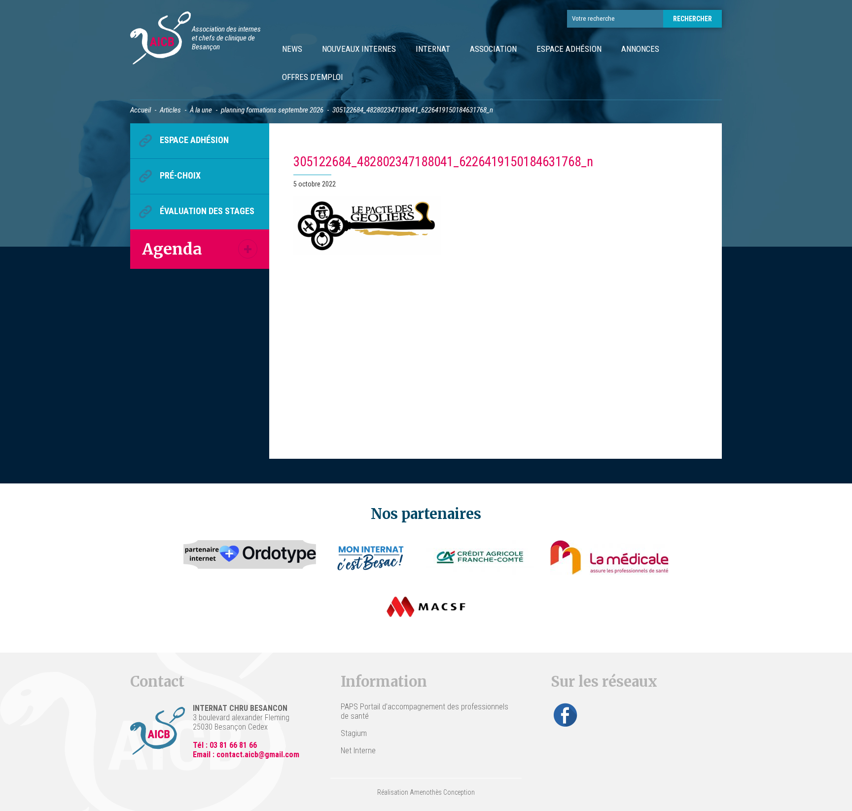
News (292, 49)
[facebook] (565, 715)
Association (493, 49)
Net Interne (358, 750)
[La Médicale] (609, 557)
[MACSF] (426, 607)
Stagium (354, 733)
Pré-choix (180, 175)
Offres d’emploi (312, 77)
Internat (433, 49)
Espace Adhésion (569, 49)
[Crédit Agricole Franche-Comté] (480, 557)
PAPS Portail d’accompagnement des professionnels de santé (424, 711)
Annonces (640, 49)
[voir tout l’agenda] (247, 248)
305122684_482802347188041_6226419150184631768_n (443, 162)
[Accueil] (160, 39)
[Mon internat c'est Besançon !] (371, 557)
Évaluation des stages (207, 211)
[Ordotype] (250, 557)
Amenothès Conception (442, 792)
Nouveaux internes (359, 49)
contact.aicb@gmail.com (257, 754)
